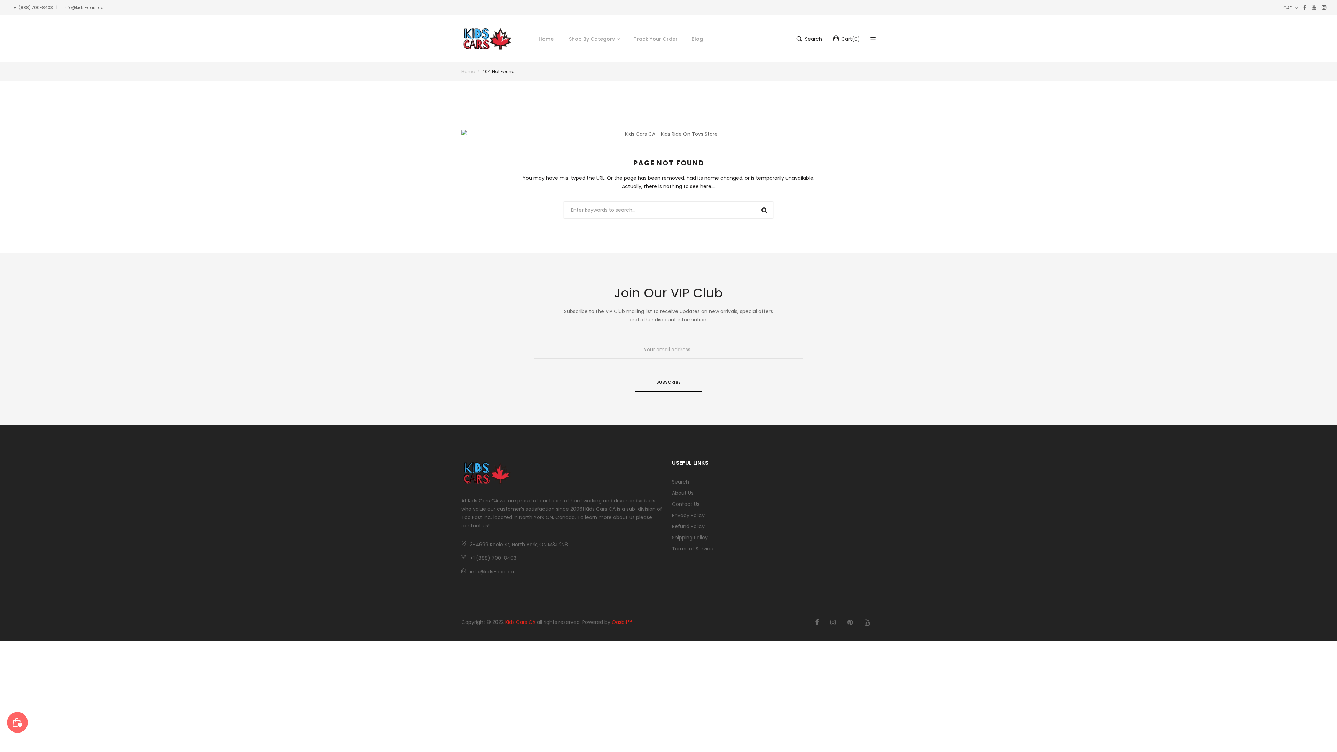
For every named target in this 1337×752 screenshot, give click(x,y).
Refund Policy (688, 526)
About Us (683, 492)
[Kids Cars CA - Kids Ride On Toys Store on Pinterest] (850, 622)
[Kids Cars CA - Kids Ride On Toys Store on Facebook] (817, 622)
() (850, 39)
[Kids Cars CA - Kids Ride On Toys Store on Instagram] (833, 622)
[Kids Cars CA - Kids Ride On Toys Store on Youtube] (867, 622)
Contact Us (685, 504)
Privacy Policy (688, 515)
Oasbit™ (622, 622)
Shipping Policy (690, 537)
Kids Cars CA (520, 622)
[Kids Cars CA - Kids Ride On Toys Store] (487, 39)
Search (680, 481)
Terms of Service (692, 548)
